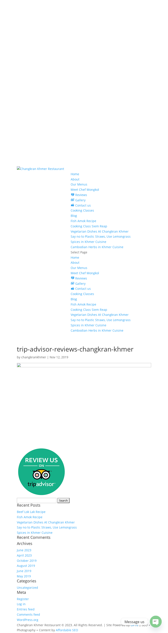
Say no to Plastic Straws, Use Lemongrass (101, 236)
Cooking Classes (82, 210)
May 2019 (24, 576)
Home (75, 174)
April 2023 (24, 555)
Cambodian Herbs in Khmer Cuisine (97, 247)
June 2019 (24, 571)
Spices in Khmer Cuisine (88, 242)
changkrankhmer (33, 357)
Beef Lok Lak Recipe (31, 512)
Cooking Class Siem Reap (89, 226)
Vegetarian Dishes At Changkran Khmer (100, 231)
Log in (21, 604)
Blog (74, 216)
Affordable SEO (67, 630)
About (75, 179)
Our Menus (79, 184)
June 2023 (24, 550)
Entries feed (26, 609)
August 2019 (26, 566)
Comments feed (28, 614)
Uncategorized (27, 587)
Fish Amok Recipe (83, 221)
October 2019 (27, 561)
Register (23, 599)
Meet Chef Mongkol (85, 189)
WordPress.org (27, 620)
